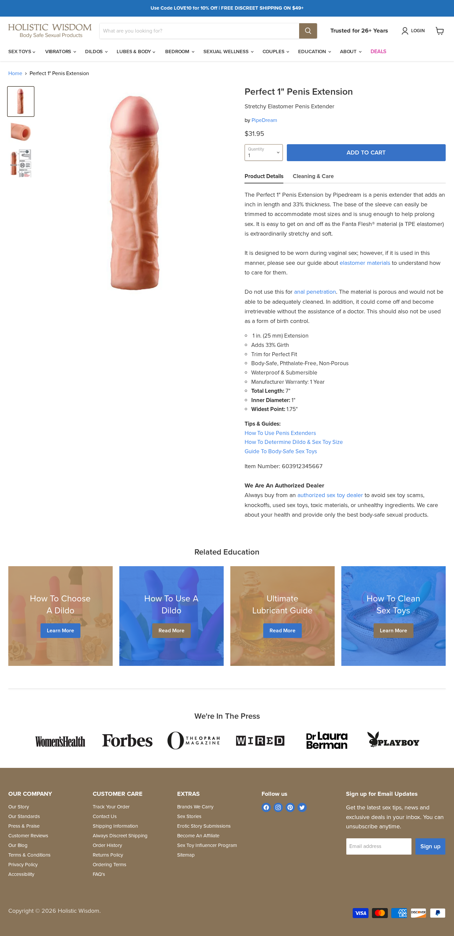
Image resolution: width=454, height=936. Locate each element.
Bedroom (178, 51)
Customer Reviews (28, 835)
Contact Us (105, 816)
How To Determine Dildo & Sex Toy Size (294, 442)
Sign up (430, 846)
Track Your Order (111, 806)
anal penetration (315, 291)
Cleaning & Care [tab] (313, 176)
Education (312, 51)
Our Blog (18, 845)
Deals (379, 51)
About (349, 51)
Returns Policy (108, 855)
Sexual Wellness (226, 51)
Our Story (18, 806)
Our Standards (24, 816)
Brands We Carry (195, 806)
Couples (274, 51)
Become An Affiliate (198, 835)
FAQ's (99, 874)
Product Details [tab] (264, 176)
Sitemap (186, 855)
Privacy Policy (23, 864)
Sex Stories (189, 816)
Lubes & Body (135, 51)
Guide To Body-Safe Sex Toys (281, 451)
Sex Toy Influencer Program (207, 845)
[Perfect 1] (21, 101)
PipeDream (264, 120)
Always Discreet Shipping (120, 835)
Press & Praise (24, 826)
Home (15, 73)
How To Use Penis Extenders (280, 433)
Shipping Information (115, 826)
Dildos (94, 51)
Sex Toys (20, 51)
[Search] (308, 31)
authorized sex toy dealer (330, 495)
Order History (107, 845)
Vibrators (59, 51)
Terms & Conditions (29, 855)
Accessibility (21, 874)
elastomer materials (365, 263)
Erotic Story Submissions (204, 826)
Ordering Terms (109, 864)
